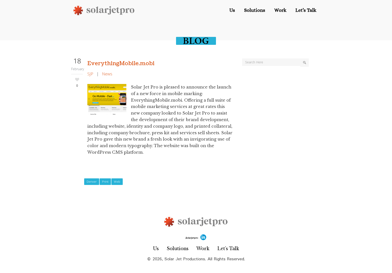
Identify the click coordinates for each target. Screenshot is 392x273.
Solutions (178, 248)
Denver (92, 182)
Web (117, 182)
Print (105, 182)
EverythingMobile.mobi (120, 63)
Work (202, 248)
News (107, 74)
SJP (90, 74)
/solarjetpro (192, 237)
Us (156, 248)
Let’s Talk (228, 248)
